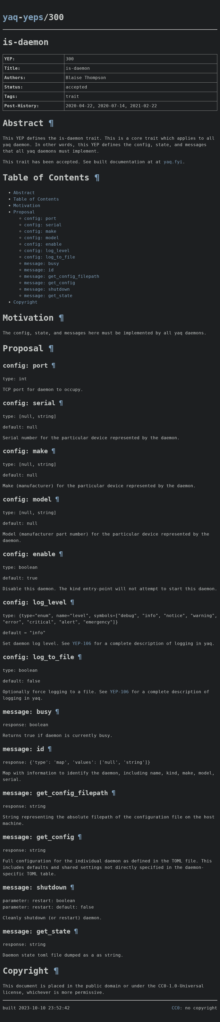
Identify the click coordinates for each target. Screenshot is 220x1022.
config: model (41, 237)
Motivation (26, 205)
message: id (39, 269)
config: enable (43, 244)
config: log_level (47, 250)
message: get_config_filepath (61, 276)
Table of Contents (36, 199)
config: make (40, 231)
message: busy (41, 263)
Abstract (24, 192)
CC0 (176, 1007)
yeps (33, 17)
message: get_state (48, 295)
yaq (10, 17)
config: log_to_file (49, 257)
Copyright (25, 302)
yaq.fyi (173, 161)
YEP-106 (81, 643)
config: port (40, 218)
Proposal (24, 212)
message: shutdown (47, 289)
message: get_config (49, 282)
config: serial (43, 224)
